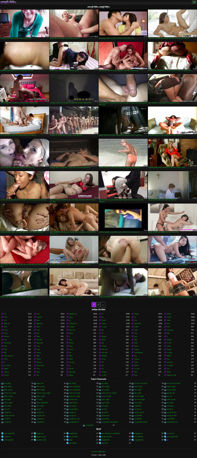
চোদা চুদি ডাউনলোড (171, 412)
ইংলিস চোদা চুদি (138, 387)
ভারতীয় (71, 359)
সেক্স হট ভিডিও (73, 443)
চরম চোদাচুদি (170, 403)
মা (167, 336)
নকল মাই (71, 369)
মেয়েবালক (6, 372)
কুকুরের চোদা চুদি (8, 396)
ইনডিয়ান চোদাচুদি (171, 387)
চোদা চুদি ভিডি (7, 422)
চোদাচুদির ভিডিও (73, 433)
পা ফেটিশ (104, 375)
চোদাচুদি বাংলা (39, 433)
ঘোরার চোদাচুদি (138, 403)
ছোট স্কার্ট (169, 362)
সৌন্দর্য (135, 340)
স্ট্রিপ (168, 359)
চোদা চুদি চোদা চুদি (138, 412)
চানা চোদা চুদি (72, 406)
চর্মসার (38, 336)
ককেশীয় (136, 327)
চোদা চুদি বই (7, 419)
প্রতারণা (38, 353)
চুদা (167, 440)
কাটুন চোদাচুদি (137, 393)
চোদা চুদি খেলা (40, 412)
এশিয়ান (168, 320)
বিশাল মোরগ (72, 330)
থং (69, 336)
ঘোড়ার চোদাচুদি (105, 403)
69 (102, 369)
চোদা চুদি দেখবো (40, 416)
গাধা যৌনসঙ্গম (7, 343)
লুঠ (69, 320)
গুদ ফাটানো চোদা (73, 399)
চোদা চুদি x (104, 409)
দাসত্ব (38, 372)
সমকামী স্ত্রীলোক (138, 353)
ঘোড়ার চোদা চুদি (73, 403)
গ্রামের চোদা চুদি (171, 399)
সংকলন (6, 333)
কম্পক (38, 369)
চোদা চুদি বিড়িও (105, 419)
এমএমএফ (137, 369)
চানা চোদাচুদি (105, 406)
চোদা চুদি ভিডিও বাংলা (172, 422)
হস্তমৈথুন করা (73, 324)
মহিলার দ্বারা (137, 324)
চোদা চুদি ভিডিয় (89, 425)
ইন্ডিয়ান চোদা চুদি (8, 390)
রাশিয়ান (136, 343)
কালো (5, 340)
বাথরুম (136, 375)
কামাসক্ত (169, 340)
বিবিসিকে (169, 356)
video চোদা (39, 383)
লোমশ (168, 327)
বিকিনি (38, 356)
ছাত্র (135, 356)
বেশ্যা (37, 346)
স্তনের (6, 330)
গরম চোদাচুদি (7, 399)
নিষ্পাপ (38, 320)
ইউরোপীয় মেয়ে (73, 314)
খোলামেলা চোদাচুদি (139, 396)
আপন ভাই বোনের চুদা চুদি (140, 383)
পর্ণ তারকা (104, 327)
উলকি (168, 333)
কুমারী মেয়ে (7, 324)
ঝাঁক (103, 343)
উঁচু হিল (136, 346)
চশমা (103, 366)
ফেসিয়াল (169, 346)
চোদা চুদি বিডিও (138, 419)
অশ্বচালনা (39, 317)
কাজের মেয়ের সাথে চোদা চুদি (109, 393)
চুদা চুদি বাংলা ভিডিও (107, 437)
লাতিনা (70, 356)
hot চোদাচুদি (7, 383)
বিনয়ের (168, 324)
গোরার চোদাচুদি (105, 399)
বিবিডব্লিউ (104, 356)
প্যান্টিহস (6, 369)
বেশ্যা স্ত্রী (169, 353)
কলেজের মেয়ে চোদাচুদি (10, 393)
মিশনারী (103, 320)
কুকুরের (71, 317)
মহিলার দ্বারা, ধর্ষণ (8, 356)
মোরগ (135, 333)
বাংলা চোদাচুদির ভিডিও (172, 437)
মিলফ (135, 320)
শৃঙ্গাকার (103, 340)
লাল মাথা (169, 343)
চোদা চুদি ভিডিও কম (74, 422)
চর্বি (102, 362)
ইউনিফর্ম (136, 366)
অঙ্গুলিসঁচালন (39, 324)
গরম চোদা (169, 396)
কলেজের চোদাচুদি (171, 390)
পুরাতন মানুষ (72, 372)
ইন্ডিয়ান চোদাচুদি (40, 390)
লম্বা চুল (104, 324)
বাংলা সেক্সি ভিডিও (138, 437)
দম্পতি (5, 349)
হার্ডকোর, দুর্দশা (40, 366)
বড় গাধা (71, 349)
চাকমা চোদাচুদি (40, 406)
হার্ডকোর (169, 314)
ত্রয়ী (37, 333)
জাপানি (5, 327)
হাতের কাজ (104, 353)
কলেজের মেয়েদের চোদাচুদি (43, 393)
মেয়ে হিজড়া (170, 366)
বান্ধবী (135, 362)
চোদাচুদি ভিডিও (8, 2)
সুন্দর (103, 330)
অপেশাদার (71, 327)
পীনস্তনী (136, 314)
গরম (70, 353)
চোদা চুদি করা (7, 412)
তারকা (70, 340)
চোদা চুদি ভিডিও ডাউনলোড (140, 422)
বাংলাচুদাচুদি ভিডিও (138, 440)
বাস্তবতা (71, 343)
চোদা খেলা (6, 409)
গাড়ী (37, 375)
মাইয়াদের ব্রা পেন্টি (171, 375)
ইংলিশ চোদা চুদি (40, 387)
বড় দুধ (5, 317)
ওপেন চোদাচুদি (105, 390)
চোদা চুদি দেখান (105, 416)
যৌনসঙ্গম (104, 346)
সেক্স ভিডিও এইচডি (41, 440)
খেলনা (38, 330)
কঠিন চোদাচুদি (137, 390)
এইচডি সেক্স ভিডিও (9, 440)
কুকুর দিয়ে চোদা (171, 393)
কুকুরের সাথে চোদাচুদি (74, 396)
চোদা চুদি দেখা (72, 416)
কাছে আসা (6, 336)
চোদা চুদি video (73, 409)
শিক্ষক (135, 372)
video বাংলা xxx (41, 437)
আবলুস (38, 349)
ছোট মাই (169, 317)
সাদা (135, 317)
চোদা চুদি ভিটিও (170, 419)
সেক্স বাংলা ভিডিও (73, 437)
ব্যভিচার (71, 375)
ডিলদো (70, 346)
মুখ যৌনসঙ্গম (7, 366)
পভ (102, 333)
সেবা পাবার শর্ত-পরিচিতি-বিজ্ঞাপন (98, 451)
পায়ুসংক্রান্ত (170, 330)
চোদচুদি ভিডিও (137, 406)
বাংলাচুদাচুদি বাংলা (138, 433)
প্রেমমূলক (137, 359)
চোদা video (170, 406)
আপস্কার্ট (104, 372)
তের (5, 320)
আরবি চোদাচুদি (7, 387)
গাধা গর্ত (104, 359)
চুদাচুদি (70, 440)
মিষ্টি (5, 353)
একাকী (135, 330)
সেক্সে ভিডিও (105, 443)
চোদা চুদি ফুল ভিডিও (172, 416)
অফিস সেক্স (104, 349)
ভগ (102, 314)
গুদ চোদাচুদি (39, 399)
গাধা (5, 314)
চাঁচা (102, 317)
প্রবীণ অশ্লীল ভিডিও (9, 433)
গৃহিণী (5, 346)
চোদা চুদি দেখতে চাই (9, 416)
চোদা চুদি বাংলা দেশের (74, 419)
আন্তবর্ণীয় (39, 340)
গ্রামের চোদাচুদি (8, 403)
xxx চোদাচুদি (72, 383)
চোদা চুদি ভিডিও (40, 422)
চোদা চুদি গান (72, 412)
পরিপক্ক (38, 359)
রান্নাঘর (169, 372)
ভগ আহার (71, 362)
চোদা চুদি (38, 409)
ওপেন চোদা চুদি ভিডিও (74, 390)
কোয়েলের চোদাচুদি (106, 396)
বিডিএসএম (39, 362)
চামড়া (135, 336)
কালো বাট (6, 375)
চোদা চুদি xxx (137, 409)
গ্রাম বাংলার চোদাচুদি (139, 399)
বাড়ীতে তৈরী (39, 343)
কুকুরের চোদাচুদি (40, 396)
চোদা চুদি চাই (105, 412)
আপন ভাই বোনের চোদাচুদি (173, 383)
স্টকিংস (38, 327)
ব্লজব (38, 314)
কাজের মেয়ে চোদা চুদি (74, 393)
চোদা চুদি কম (170, 409)
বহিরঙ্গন (71, 333)
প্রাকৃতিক (104, 336)
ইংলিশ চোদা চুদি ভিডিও (75, 387)
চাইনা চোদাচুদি (7, 406)
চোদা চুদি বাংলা (40, 419)
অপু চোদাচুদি (105, 383)
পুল (70, 366)
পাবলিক (6, 359)
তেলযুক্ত (136, 349)
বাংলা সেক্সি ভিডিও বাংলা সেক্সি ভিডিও (111, 433)
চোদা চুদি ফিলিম (138, 416)
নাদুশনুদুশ (169, 349)
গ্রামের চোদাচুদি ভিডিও (42, 403)
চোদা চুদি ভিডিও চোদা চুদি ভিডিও (110, 422)
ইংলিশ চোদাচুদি (105, 387)
